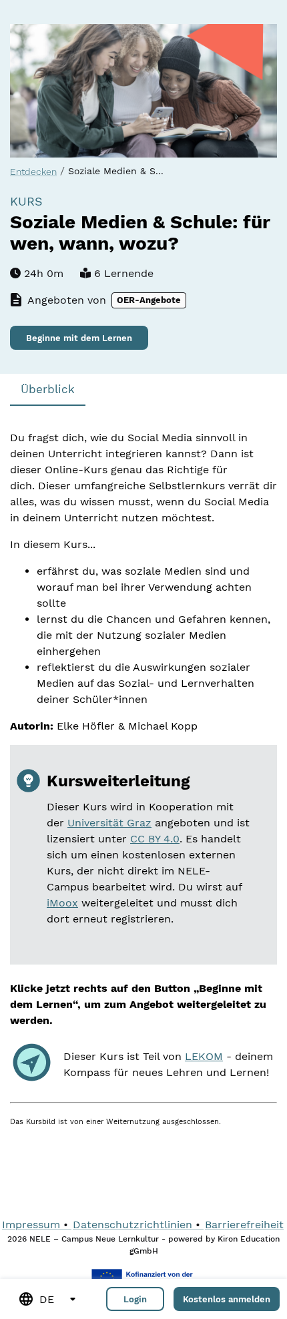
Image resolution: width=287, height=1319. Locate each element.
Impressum (31, 1224)
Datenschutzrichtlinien (132, 1224)
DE (46, 1299)
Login (135, 1299)
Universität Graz (109, 822)
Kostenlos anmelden (226, 1299)
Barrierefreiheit (244, 1224)
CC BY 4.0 (155, 838)
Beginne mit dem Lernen (79, 338)
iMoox (62, 902)
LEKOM (204, 1056)
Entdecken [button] (33, 171)
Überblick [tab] (48, 389)
